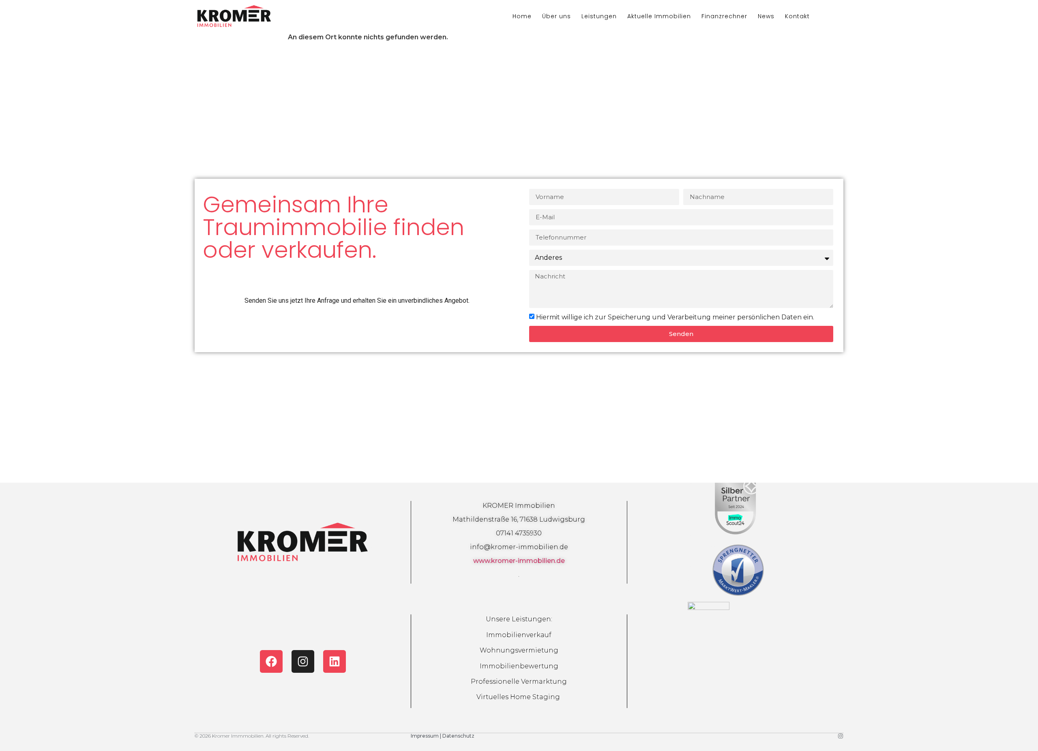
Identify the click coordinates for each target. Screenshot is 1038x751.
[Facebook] (271, 661)
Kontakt (797, 16)
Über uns (556, 16)
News (766, 16)
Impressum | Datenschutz (442, 736)
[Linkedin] (334, 661)
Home (522, 16)
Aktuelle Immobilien (659, 16)
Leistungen (599, 16)
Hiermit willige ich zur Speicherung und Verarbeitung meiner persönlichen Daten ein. (675, 317)
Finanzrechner (724, 16)
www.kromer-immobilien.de (519, 561)
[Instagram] (303, 661)
